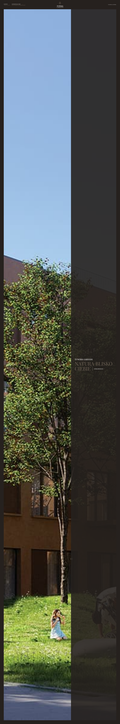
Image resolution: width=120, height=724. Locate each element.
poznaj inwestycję (99, 368)
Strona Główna (112, 4)
